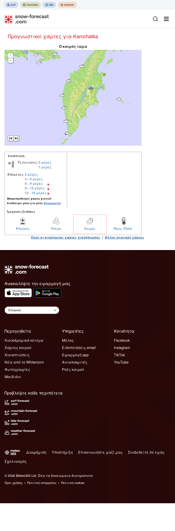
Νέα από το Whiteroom (24, 362)
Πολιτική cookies (73, 482)
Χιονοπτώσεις (17, 354)
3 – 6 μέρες (34, 179)
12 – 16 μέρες (35, 192)
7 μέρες (45, 167)
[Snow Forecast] (25, 18)
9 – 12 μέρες (35, 188)
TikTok (119, 354)
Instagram (122, 347)
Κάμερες (22, 228)
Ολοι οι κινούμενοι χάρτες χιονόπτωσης (65, 237)
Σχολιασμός (16, 461)
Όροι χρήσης (14, 482)
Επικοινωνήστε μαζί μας (100, 452)
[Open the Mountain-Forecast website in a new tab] (30, 5)
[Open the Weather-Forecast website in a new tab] (67, 5)
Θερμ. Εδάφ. (123, 228)
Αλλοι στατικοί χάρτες (124, 237)
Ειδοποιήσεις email (79, 347)
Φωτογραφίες (17, 369)
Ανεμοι (56, 228)
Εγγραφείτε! (52, 203)
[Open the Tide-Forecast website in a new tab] (49, 5)
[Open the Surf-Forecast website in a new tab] (11, 5)
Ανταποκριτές (74, 362)
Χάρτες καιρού (18, 347)
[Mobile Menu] (166, 19)
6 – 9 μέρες (34, 183)
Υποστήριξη (62, 452)
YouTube (121, 362)
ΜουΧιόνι (13, 376)
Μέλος (68, 340)
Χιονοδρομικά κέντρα (24, 340)
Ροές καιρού (73, 369)
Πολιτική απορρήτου (41, 482)
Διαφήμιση (36, 452)
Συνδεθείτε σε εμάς (146, 452)
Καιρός (90, 228)
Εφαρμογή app (75, 354)
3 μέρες (45, 162)
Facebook (122, 340)
